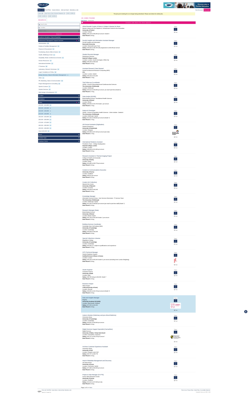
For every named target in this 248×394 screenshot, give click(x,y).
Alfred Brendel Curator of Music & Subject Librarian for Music (101, 26)
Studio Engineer (87, 270)
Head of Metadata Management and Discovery (96, 360)
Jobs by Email (65, 10)
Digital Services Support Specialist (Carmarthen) (97, 329)
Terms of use (184, 390)
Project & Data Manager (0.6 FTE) (93, 374)
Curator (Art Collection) (89, 182)
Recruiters (207, 10)
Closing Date (91, 20)
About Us (44, 392)
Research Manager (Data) (90, 210)
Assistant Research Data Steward (93, 68)
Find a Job (41, 10)
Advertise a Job (74, 10)
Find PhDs (48, 10)
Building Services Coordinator (91, 224)
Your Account (199, 10)
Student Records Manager (90, 54)
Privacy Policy (190, 390)
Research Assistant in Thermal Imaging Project (97, 156)
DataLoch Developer (88, 110)
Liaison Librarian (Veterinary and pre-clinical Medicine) (99, 315)
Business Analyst (87, 284)
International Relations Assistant (92, 142)
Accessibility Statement (205, 390)
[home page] (43, 5)
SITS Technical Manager (90, 252)
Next (91, 387)
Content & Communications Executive (94, 170)
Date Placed (84, 20)
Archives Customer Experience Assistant (95, 346)
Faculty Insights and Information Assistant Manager (98, 40)
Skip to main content (6, 1)
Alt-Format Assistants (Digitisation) (93, 124)
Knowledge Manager (88, 196)
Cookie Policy (197, 390)
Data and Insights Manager (90, 298)
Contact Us (48, 392)
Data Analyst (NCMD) (89, 96)
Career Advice (56, 10)
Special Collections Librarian (91, 238)
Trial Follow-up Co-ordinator (91, 82)
